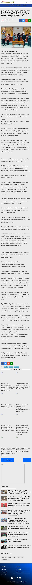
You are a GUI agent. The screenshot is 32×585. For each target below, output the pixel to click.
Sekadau (16, 366)
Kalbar (14, 557)
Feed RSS (4, 574)
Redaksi (4, 566)
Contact (4, 569)
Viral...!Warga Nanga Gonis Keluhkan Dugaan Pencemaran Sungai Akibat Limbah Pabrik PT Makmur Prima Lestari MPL (19, 492)
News (11, 366)
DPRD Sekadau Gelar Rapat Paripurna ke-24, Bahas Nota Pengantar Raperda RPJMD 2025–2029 (19, 534)
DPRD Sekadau (5, 560)
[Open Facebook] (12, 578)
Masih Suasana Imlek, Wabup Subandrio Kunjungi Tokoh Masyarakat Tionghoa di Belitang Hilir (23, 408)
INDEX (24, 5)
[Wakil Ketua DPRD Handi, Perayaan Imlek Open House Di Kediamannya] (23, 442)
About (18, 566)
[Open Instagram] (17, 578)
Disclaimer (4, 572)
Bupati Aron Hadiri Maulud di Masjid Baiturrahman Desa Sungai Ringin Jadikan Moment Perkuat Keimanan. (8, 451)
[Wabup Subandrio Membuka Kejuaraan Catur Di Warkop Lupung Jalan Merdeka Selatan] (8, 419)
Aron (9, 557)
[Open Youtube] (20, 578)
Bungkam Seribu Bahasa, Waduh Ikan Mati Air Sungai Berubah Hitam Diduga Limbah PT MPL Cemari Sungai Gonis (19, 498)
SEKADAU (18, 5)
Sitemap (19, 569)
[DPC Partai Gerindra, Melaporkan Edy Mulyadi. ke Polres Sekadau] (8, 398)
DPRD (6, 366)
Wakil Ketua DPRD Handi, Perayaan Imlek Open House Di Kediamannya (23, 449)
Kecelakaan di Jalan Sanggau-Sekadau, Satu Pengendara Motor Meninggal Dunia (19, 527)
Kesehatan (20, 557)
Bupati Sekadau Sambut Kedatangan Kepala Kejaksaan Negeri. (17, 540)
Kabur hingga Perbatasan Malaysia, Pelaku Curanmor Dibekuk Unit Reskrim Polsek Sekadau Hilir (19, 505)
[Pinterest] (26, 20)
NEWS (7, 5)
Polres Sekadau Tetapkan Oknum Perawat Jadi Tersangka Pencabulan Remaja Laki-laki (19, 547)
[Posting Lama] (25, 460)
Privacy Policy (20, 572)
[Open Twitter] (15, 578)
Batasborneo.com (22, 581)
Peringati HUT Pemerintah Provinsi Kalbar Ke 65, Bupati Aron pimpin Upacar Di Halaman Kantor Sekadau (8, 387)
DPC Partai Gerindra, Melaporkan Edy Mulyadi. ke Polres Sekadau (8, 406)
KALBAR (12, 5)
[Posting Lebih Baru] (29, 460)
